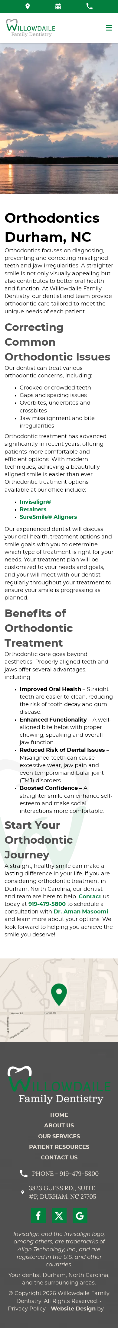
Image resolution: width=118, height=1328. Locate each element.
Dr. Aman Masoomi (81, 912)
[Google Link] (80, 1215)
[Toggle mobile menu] (109, 28)
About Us (59, 1126)
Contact (90, 897)
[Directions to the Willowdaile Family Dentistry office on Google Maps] (27, 6)
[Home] (30, 28)
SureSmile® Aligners (48, 517)
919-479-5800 (47, 904)
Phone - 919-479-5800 (65, 1173)
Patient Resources (59, 1147)
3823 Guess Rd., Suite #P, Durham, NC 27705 (62, 1192)
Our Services (59, 1136)
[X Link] (59, 1215)
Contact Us (59, 1158)
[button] (58, 6)
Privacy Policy (27, 1309)
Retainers (33, 509)
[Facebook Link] (38, 1215)
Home (59, 1115)
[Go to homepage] (59, 1085)
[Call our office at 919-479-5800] (89, 6)
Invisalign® (35, 502)
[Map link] (59, 1000)
